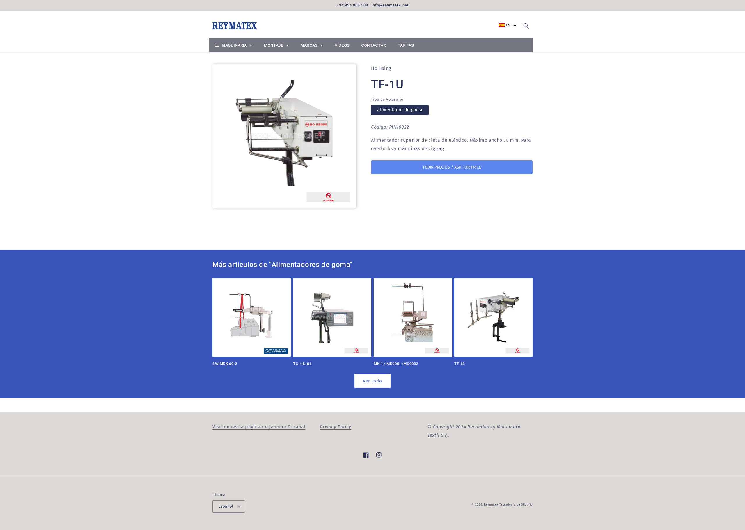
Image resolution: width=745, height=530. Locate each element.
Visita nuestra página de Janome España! (258, 427)
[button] (507, 25)
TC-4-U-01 (302, 363)
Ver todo (372, 381)
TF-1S (459, 363)
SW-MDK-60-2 (224, 363)
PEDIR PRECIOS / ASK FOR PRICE (452, 167)
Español (226, 506)
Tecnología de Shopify (516, 504)
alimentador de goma (400, 110)
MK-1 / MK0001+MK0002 (396, 363)
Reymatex (491, 504)
